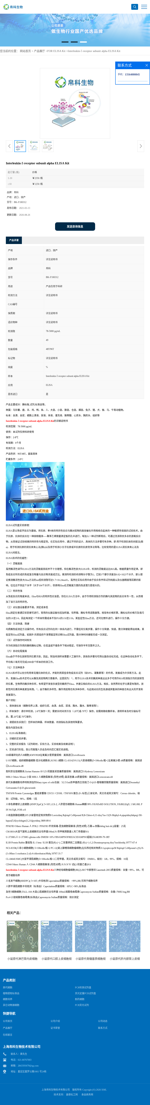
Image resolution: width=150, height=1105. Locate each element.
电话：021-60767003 (21, 1060)
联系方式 (102, 1028)
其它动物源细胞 (11, 1005)
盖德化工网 (72, 1094)
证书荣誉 (55, 1028)
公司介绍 (55, 1021)
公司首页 (7, 1021)
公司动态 (102, 1021)
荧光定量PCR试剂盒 (85, 993)
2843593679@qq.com (28, 1065)
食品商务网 (87, 1094)
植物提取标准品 (11, 993)
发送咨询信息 (75, 226)
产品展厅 (39, 51)
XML (104, 1089)
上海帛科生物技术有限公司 (56, 1089)
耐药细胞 (79, 999)
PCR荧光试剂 (82, 1005)
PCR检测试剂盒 (83, 987)
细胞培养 (7, 999)
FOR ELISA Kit (56, 51)
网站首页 (25, 51)
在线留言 (7, 1034)
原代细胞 (7, 987)
